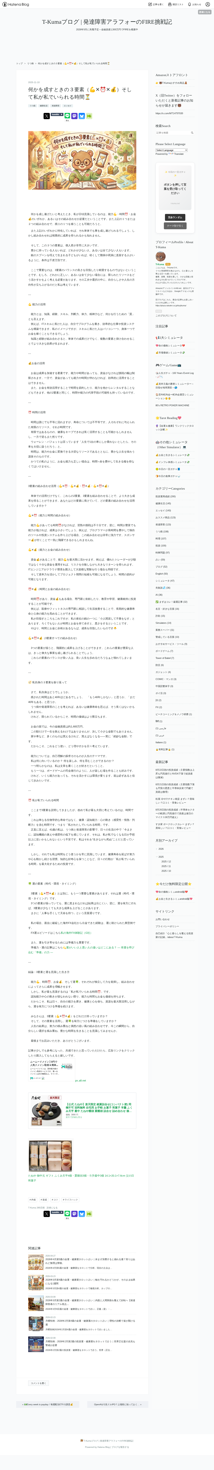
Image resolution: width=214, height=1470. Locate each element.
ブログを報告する (120, 1447)
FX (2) (159, 707)
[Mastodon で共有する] (74, 116)
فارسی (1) (161, 728)
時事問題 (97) (163, 552)
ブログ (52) (161, 566)
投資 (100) (161, 545)
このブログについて (166, 315)
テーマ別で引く (175, 225)
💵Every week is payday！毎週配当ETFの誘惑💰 (47, 1404)
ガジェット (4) (163, 672)
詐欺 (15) (160, 616)
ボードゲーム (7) (164, 651)
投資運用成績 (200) (166, 496)
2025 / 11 (166, 866)
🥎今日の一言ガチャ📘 (168, 469)
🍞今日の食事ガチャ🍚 (168, 476)
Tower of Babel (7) (165, 658)
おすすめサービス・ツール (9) (171, 644)
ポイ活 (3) (161, 693)
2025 (161, 856)
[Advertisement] (94, 51)
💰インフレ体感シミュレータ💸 (173, 462)
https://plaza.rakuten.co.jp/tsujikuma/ (171, 306)
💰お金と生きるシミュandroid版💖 (174, 898)
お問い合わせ (163, 919)
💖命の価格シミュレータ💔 (170, 345)
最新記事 (162, 762)
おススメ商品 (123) (166, 517)
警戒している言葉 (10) (167, 637)
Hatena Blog (103, 1447)
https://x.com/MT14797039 (169, 113)
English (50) (162, 573)
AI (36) (159, 594)
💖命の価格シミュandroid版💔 (172, 891)
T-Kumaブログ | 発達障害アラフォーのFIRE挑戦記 (107, 22)
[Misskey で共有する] (89, 116)
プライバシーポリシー (167, 926)
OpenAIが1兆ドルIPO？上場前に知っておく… (117, 1404)
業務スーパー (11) (165, 630)
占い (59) (160, 559)
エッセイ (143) (163, 510)
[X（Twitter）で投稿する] (47, 116)
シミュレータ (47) (165, 580)
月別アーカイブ (166, 840)
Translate (179, 154)
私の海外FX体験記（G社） (77, 932)
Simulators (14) (163, 623)
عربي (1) (160, 735)
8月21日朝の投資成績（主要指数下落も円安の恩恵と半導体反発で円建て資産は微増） (175, 788)
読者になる (204, 12)
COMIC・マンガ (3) (166, 679)
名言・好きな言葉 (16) (167, 608)
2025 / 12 (166, 861)
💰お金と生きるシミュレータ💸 (173, 455)
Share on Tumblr (57, 114)
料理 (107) (161, 538)
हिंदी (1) (159, 721)
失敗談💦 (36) (163, 587)
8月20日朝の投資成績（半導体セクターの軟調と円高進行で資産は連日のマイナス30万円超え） (175, 813)
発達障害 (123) (163, 524)
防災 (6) (160, 665)
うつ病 (32, 106)
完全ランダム (175, 217)
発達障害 (55, 106)
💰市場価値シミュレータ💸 (170, 352)
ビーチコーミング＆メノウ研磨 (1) (174, 714)
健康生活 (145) (163, 503)
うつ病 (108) (162, 531)
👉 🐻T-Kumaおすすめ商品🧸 (171, 83)
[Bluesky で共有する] (82, 116)
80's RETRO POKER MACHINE (172, 405)
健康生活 (43, 106)
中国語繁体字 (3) (164, 686)
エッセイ (67, 106)
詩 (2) (158, 700)
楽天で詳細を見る (74, 1117)
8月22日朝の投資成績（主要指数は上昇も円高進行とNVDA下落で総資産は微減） (175, 773)
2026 (161, 849)
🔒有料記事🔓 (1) (165, 749)
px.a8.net (80, 1080)
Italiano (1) (161, 742)
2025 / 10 (166, 871)
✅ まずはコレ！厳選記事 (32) (171, 601)
